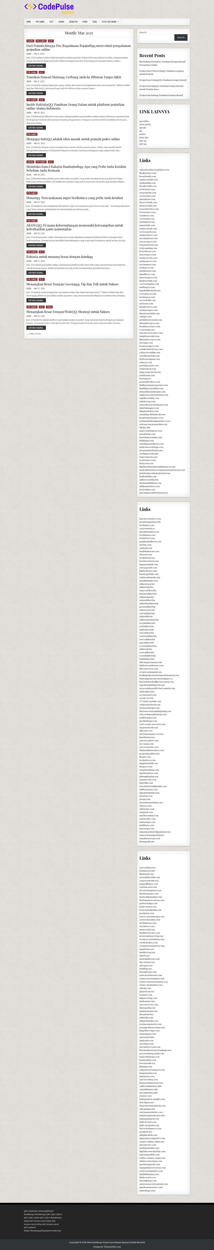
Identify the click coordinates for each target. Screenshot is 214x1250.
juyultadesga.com (148, 721)
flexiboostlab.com (148, 281)
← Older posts (33, 334)
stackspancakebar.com (150, 1112)
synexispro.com (147, 460)
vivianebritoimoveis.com (151, 946)
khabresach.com (147, 1177)
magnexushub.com (148, 564)
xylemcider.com (147, 819)
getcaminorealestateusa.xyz (153, 493)
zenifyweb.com (147, 375)
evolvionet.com (147, 189)
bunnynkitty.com (147, 1060)
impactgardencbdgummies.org (154, 832)
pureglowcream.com (149, 1047)
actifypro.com (146, 268)
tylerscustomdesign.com (151, 916)
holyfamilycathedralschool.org (154, 473)
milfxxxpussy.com (148, 789)
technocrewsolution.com (151, 939)
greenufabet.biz (147, 607)
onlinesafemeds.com (149, 577)
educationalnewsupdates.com (154, 170)
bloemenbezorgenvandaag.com (155, 1050)
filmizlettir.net (146, 874)
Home (28, 21)
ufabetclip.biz (146, 587)
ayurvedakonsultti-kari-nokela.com (157, 688)
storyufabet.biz (147, 639)
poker (142, 134)
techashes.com (146, 525)
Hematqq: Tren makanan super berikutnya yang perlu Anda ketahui (74, 198)
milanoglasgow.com (149, 1119)
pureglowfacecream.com (152, 1027)
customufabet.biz (148, 636)
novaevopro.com (148, 241)
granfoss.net (145, 1132)
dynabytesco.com (148, 307)
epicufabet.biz (146, 643)
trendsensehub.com (149, 356)
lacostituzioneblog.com (151, 802)
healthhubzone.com (149, 551)
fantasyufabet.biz (148, 594)
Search (142, 32)
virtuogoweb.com (148, 568)
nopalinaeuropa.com (149, 838)
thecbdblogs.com (148, 1181)
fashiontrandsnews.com (151, 665)
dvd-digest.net (146, 1102)
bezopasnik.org (147, 1063)
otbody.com (145, 988)
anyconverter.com (148, 1004)
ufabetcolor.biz (147, 610)
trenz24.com (145, 995)
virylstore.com (146, 926)
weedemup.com (147, 434)
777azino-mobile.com (150, 701)
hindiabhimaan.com (149, 1174)
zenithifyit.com (147, 222)
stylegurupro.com (148, 310)
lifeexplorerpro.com (149, 339)
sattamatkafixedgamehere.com (154, 421)
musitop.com (145, 796)
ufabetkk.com (146, 1017)
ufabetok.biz (145, 649)
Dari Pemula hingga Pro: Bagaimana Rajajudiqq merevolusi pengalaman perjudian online (78, 47)
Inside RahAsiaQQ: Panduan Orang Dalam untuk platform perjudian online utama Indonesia (75, 106)
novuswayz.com (147, 264)
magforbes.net (146, 949)
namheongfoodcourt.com (152, 1115)
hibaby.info (144, 427)
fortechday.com (147, 489)
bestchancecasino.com (150, 437)
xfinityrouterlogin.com (150, 1161)
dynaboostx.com (147, 271)
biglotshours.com (148, 571)
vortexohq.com (147, 330)
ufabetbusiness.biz (148, 603)
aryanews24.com (147, 695)
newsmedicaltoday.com (151, 450)
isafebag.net (145, 968)
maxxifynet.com (147, 199)
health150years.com (149, 933)
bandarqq (29, 1214)
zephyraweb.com (148, 228)
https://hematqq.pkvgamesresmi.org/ (42, 1230)
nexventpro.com (147, 254)
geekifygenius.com (149, 365)
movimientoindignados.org (153, 786)
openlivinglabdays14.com (152, 685)
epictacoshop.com (148, 1079)
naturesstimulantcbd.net (151, 835)
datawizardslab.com (149, 313)
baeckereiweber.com (150, 519)
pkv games (29, 1227)
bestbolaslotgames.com (151, 418)
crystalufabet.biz (148, 646)
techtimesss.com (147, 923)
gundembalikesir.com (150, 541)
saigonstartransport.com (152, 1070)
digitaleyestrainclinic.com (152, 1151)
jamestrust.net (146, 991)
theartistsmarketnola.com (152, 1106)
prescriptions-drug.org (151, 936)
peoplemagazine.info (150, 522)
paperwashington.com (150, 431)
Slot (52, 21)
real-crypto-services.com (152, 724)
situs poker (145, 124)
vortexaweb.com (147, 232)
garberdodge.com (148, 903)
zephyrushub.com (148, 180)
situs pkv (144, 137)
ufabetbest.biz (146, 630)
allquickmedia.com (148, 1021)
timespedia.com (147, 1008)
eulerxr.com (145, 362)
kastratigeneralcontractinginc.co (155, 678)
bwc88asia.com (147, 737)
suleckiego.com (147, 1190)
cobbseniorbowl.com (149, 705)
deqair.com (145, 757)
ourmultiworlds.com (149, 877)
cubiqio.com (145, 316)
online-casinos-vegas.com (152, 1158)
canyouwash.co (147, 528)
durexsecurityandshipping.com (155, 711)
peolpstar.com (146, 913)
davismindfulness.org (150, 483)
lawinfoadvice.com (148, 773)
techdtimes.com (147, 535)
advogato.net (145, 965)
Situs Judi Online (109, 21)
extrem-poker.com (149, 740)
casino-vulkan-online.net (151, 1142)
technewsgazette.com (150, 1024)
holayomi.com (146, 463)
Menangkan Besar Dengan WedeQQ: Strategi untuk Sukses (68, 311)
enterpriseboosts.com (150, 975)
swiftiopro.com (147, 287)
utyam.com (144, 799)
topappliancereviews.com (152, 1168)
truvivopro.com (147, 212)
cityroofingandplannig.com (152, 714)
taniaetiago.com (147, 822)
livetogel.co (145, 378)
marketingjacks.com (149, 1164)
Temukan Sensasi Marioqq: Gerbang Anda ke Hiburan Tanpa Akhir (73, 77)
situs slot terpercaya (34, 1221)
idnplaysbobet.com (149, 411)
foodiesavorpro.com (149, 326)
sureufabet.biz (146, 633)
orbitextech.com (147, 369)
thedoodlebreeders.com (151, 750)
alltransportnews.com (150, 662)
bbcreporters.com (148, 669)
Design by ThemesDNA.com (107, 1247)
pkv (26, 1211)
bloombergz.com (148, 972)
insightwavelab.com (149, 336)
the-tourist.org (146, 962)
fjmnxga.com (145, 1066)
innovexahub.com (148, 202)
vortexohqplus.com (149, 284)
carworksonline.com (149, 920)
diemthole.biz (146, 1014)
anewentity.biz (146, 1037)
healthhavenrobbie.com (151, 388)
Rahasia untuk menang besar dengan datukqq (59, 256)
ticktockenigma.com (149, 359)
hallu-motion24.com (149, 1125)
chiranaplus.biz (147, 1109)
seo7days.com (146, 1044)
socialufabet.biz (147, 623)
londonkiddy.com (148, 476)
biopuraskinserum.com (151, 1083)
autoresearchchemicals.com (153, 1184)
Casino (61, 21)
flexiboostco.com (147, 173)
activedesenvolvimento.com (153, 405)
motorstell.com (147, 929)
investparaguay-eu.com (151, 734)
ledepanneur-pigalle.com (152, 1099)
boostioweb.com (147, 176)
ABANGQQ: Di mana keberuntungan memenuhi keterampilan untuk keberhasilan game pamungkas (74, 227)
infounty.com (145, 731)
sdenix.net (144, 955)
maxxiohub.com (147, 225)
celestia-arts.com (148, 887)
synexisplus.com (147, 193)
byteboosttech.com (149, 561)
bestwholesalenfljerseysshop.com (156, 682)
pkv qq (142, 141)
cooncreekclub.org (149, 881)
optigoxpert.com (147, 261)
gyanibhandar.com (148, 581)
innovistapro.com (148, 277)
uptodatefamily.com (149, 793)
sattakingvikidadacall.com (152, 414)
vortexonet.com (147, 196)
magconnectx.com (148, 457)
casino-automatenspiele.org (153, 982)
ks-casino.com (146, 744)
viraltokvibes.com (148, 942)
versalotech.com (147, 294)
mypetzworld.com (148, 727)
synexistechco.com (149, 209)
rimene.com (145, 1096)
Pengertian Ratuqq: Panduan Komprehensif (161, 95)
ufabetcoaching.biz (148, 480)
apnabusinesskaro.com (151, 1187)
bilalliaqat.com (146, 441)
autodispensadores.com (151, 444)
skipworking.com (148, 998)
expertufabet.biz (147, 590)
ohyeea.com (145, 806)
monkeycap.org (147, 952)
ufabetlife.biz (146, 616)
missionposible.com (149, 1155)
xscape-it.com (146, 698)
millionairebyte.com (149, 486)
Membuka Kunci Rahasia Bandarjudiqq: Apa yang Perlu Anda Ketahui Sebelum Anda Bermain (76, 168)
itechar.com (145, 545)
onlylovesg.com (147, 401)
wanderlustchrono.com (151, 349)
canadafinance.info (148, 1089)
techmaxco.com (147, 297)
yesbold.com (145, 548)
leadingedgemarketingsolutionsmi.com (159, 675)
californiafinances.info (150, 1086)
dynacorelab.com (148, 206)
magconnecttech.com (150, 372)
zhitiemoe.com (146, 809)
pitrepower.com (147, 1145)
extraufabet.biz (147, 613)
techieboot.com (147, 538)
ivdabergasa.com (148, 718)
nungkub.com (146, 812)
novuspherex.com (148, 238)
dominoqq (40, 1214)
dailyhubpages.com (149, 408)
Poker (84, 21)
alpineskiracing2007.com (152, 1138)
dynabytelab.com (148, 186)
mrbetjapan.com (147, 1034)
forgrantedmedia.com (150, 910)
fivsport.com (145, 766)
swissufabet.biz (147, 600)
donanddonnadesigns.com (152, 392)
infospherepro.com (149, 323)
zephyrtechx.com (148, 258)
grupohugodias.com (149, 753)
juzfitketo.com (146, 825)
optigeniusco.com (148, 235)
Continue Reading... (37, 66)
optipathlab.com (147, 183)
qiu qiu (142, 127)
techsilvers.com (147, 760)
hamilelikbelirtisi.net (149, 290)
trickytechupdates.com (151, 1171)
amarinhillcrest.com (149, 959)
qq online (144, 121)
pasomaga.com (146, 828)
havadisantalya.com (149, 532)
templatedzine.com (149, 770)
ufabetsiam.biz (146, 597)
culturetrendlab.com (149, 352)
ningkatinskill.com (148, 763)
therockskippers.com (150, 1128)
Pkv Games (40, 21)
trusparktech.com (148, 245)
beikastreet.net (147, 871)
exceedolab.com (147, 300)
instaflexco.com (147, 274)
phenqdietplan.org (148, 776)
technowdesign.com (149, 708)
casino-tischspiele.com (150, 985)
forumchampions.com (150, 890)
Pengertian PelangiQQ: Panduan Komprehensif (163, 80)
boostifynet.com (147, 251)
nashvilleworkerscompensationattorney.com (162, 470)
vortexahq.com (146, 219)
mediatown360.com (149, 1148)
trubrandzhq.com (148, 248)
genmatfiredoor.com (149, 382)
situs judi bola (45, 1211)
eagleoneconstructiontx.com (153, 395)
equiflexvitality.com (149, 398)
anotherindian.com (148, 815)
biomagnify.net (146, 841)
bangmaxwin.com (148, 1073)
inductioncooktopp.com (151, 447)
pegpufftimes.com (148, 884)
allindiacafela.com (148, 1135)
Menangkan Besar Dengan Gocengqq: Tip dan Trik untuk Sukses (72, 284)
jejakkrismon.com (148, 1011)
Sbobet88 (73, 21)
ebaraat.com (145, 554)
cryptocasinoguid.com (150, 672)
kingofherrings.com (149, 1030)
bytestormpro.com (149, 346)
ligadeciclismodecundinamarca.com (157, 467)
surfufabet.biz (146, 626)
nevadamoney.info (148, 1093)
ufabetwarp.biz (147, 584)
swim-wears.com (148, 907)
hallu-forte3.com (147, 1122)
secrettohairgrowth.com (151, 1053)
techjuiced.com (147, 558)
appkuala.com (146, 1040)
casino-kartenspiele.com (151, 978)
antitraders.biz (146, 691)
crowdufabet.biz (147, 656)
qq (140, 131)
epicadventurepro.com (151, 333)
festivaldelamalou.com (150, 897)
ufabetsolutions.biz (149, 620)
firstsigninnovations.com (151, 900)
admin (28, 54)
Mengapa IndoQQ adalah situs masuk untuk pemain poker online (73, 139)
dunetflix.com (146, 783)
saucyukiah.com (147, 867)
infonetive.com (146, 1076)
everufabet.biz (146, 652)
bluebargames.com (149, 894)
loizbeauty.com (147, 1001)
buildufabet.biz (146, 659)
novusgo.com (146, 343)
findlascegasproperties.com (153, 385)
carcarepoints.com (148, 747)
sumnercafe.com (147, 779)
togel (94, 21)
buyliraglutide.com (148, 574)
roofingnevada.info (148, 454)
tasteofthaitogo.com (149, 1057)
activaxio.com (146, 303)
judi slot (33, 1211)
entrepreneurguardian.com (153, 424)
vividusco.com (146, 215)
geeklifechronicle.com (150, 320)
